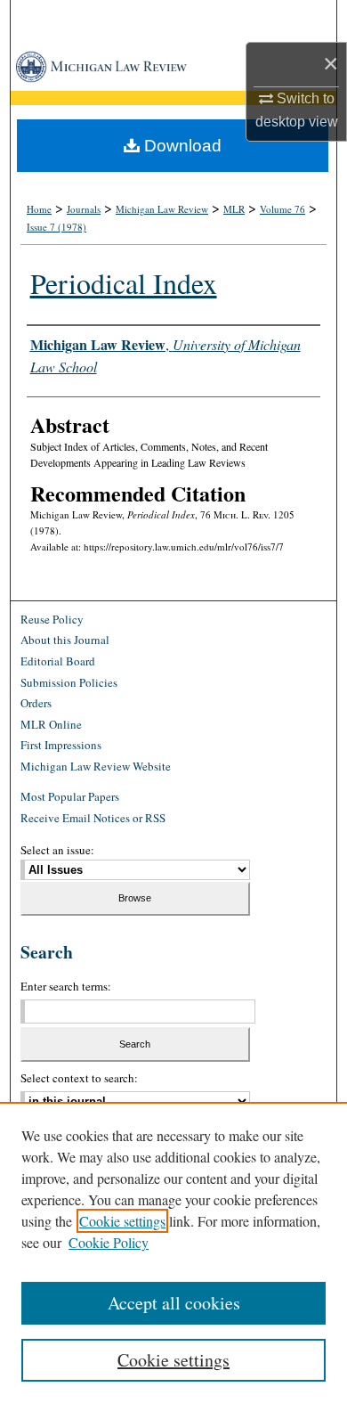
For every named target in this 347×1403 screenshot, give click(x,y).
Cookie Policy (109, 1242)
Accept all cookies (174, 1303)
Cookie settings (122, 1220)
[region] (173, 1252)
